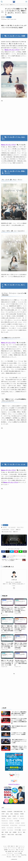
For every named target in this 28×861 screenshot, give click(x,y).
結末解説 (14, 832)
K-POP (3, 813)
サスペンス (11, 823)
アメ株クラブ (14, 856)
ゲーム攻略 (17, 820)
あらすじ (22, 816)
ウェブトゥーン (5, 820)
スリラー (23, 823)
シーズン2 (17, 823)
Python (16, 851)
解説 (24, 832)
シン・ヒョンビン (12, 527)
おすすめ (3, 818)
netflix (11, 813)
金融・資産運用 (8, 851)
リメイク (12, 529)
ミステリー (4, 829)
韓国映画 (3, 836)
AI (8, 847)
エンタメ (5, 846)
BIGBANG (4, 811)
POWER (22, 813)
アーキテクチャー (9, 853)
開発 (13, 851)
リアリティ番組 (18, 829)
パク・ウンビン (18, 827)
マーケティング (14, 847)
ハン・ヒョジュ (10, 827)
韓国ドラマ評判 (11, 834)
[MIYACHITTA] (14, 1)
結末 (10, 832)
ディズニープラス (5, 529)
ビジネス (5, 847)
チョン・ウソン (20, 527)
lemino (7, 813)
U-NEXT (14, 816)
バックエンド (17, 854)
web (22, 851)
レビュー (24, 829)
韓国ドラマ (15, 531)
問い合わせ (9, 856)
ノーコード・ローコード (6, 854)
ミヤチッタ (14, 579)
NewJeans (16, 813)
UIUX (19, 851)
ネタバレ (3, 827)
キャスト (5, 527)
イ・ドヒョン (21, 818)
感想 (2, 832)
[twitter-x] (14, 588)
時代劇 (6, 832)
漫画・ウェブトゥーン (20, 846)
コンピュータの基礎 (18, 853)
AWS (13, 854)
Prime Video (4, 816)
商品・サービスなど (20, 849)
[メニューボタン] (26, 1)
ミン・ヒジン (10, 829)
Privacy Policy (23, 854)
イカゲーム (15, 818)
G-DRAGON (9, 811)
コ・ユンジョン (5, 823)
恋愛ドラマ (18, 529)
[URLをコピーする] (25, 551)
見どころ (20, 832)
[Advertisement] (14, 116)
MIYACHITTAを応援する (14, 784)
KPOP (9, 846)
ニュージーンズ (22, 825)
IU (24, 811)
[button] (3, 551)
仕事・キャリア (21, 847)
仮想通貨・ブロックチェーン (9, 849)
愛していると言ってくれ (6, 531)
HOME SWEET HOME (18, 811)
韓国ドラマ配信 (19, 834)
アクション (9, 818)
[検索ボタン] (1, 1)
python (9, 816)
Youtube (19, 856)
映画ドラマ (9, 17)
